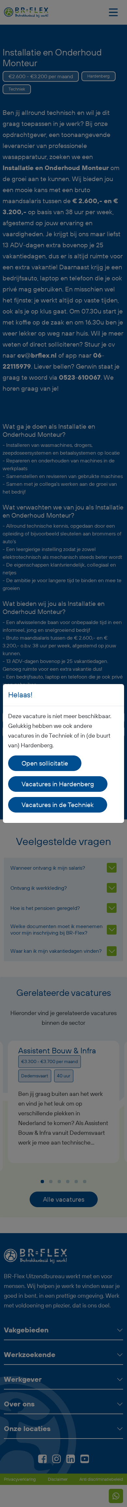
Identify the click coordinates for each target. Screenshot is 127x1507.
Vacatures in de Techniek (57, 805)
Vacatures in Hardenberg (57, 784)
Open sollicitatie (44, 763)
